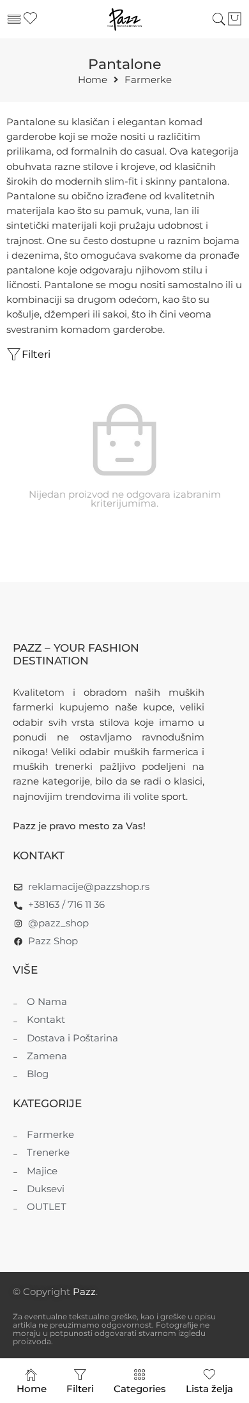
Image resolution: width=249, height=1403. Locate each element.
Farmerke (148, 80)
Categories (140, 1389)
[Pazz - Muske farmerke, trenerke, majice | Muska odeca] (124, 19)
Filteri (36, 354)
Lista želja (209, 1389)
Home (92, 80)
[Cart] (235, 19)
